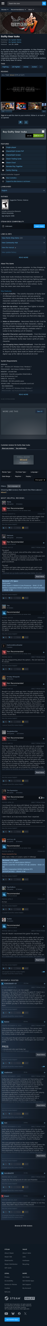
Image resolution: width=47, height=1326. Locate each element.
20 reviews (19, 792)
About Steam (9, 1253)
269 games (10, 537)
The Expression (12, 790)
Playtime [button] (18, 476)
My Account (26, 1288)
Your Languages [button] (13, 486)
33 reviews (19, 841)
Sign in (3, 115)
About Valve (26, 1253)
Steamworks (9, 1260)
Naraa (9, 502)
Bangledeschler (12, 731)
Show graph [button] (39, 480)
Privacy (7, 1277)
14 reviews (10, 608)
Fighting (5, 67)
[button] (5, 9)
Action (34, 67)
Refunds (7, 1292)
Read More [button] (40, 576)
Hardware (25, 1260)
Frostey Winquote (13, 677)
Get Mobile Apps (12, 1319)
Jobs (24, 1257)
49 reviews (10, 679)
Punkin (9, 919)
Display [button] (28, 476)
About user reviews (8, 448)
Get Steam (26, 1277)
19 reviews (19, 537)
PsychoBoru (11, 887)
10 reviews (10, 921)
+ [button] (40, 67)
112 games (10, 841)
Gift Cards (8, 1268)
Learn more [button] (39, 226)
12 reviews (19, 889)
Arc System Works (15, 40)
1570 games (10, 733)
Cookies (7, 1288)
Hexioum (10, 535)
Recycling (25, 1264)
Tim (8, 605)
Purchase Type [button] (21, 472)
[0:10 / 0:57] (23, 89)
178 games (10, 889)
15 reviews (19, 504)
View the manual (8, 247)
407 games (10, 792)
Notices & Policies (11, 1284)
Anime (26, 67)
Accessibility (9, 1281)
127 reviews (20, 733)
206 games (10, 504)
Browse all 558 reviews (23, 1226)
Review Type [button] (6, 472)
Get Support (26, 1284)
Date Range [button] (6, 476)
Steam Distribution (11, 1264)
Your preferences (21, 448)
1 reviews (9, 647)
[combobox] (25, 3)
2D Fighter (16, 67)
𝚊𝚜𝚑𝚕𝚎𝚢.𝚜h (11, 839)
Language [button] (34, 472)
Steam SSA (8, 1257)
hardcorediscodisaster (14, 645)
